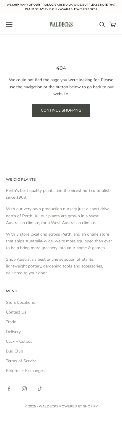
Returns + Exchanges (25, 370)
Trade (11, 322)
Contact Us (16, 312)
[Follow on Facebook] (9, 389)
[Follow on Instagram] (24, 389)
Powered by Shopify (78, 406)
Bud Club (14, 351)
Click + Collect (19, 341)
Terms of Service (21, 361)
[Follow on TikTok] (40, 389)
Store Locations (20, 302)
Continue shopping (61, 110)
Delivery (13, 331)
